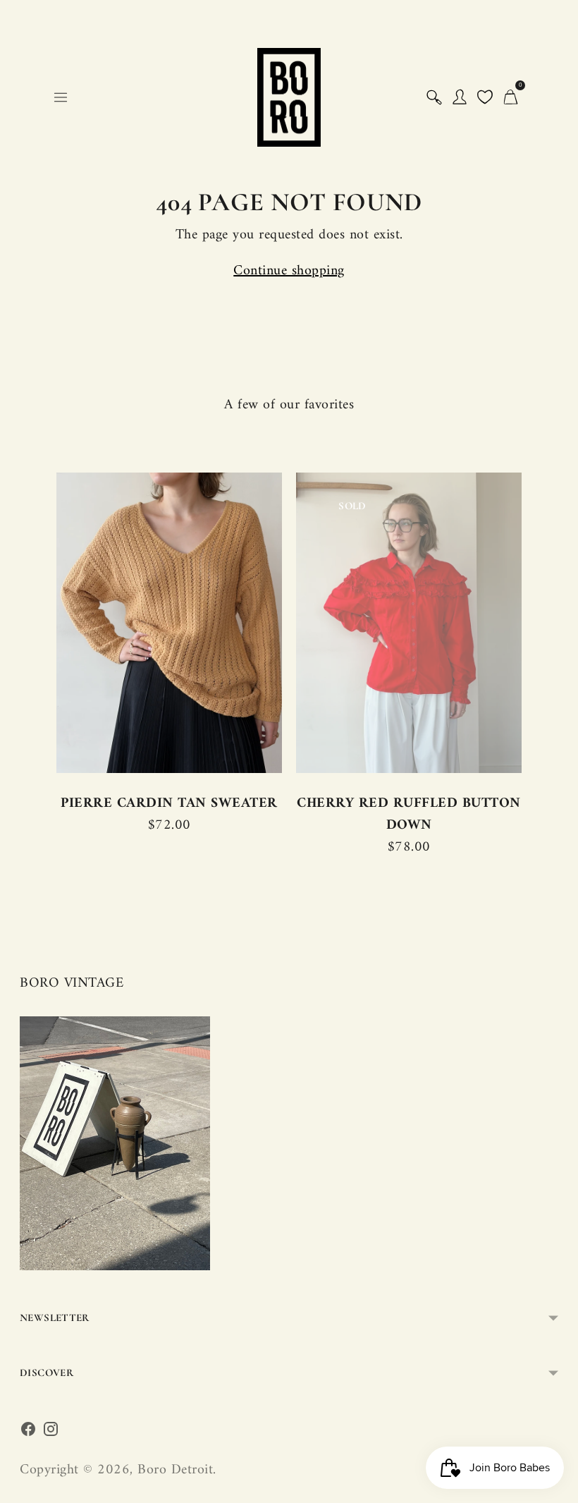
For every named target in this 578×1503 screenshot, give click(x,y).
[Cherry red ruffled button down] (409, 623)
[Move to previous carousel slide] (60, 623)
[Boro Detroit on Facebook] (28, 1432)
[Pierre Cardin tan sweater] (169, 623)
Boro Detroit (175, 1470)
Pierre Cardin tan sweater (169, 803)
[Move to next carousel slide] (517, 623)
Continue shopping (289, 271)
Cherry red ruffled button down (409, 814)
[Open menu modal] (60, 97)
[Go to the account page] (459, 97)
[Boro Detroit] (289, 97)
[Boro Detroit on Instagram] (50, 1432)
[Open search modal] (434, 97)
